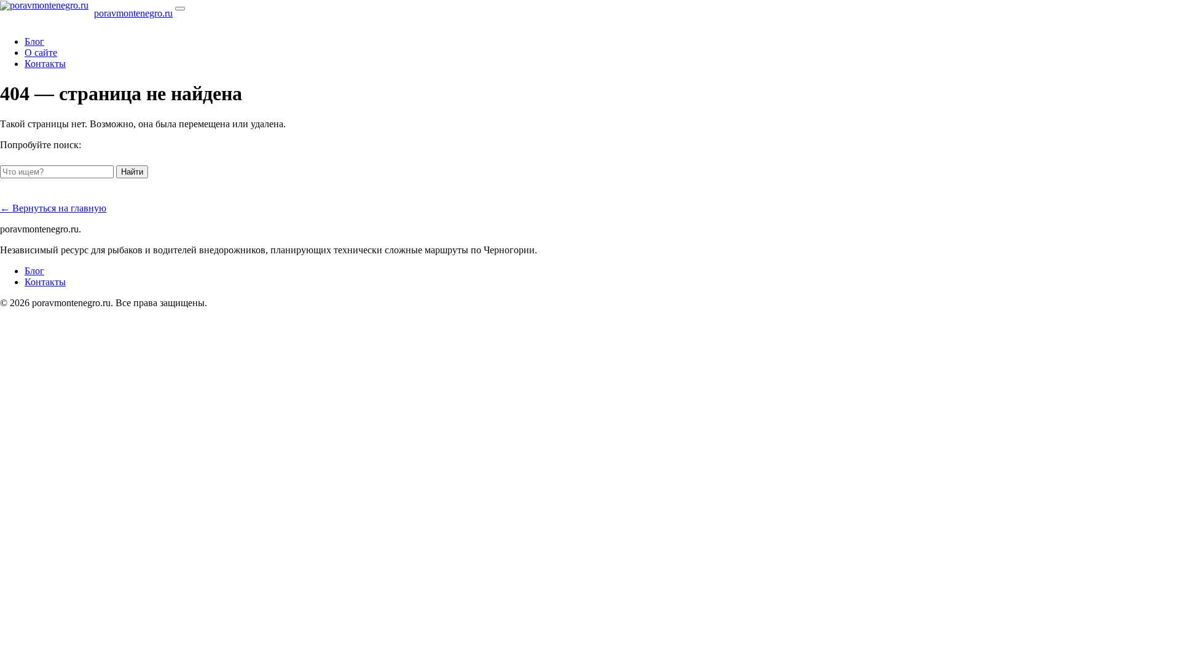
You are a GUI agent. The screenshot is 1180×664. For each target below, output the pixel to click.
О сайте (41, 52)
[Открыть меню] (180, 8)
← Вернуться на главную (53, 208)
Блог (34, 41)
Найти (132, 171)
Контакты (45, 63)
